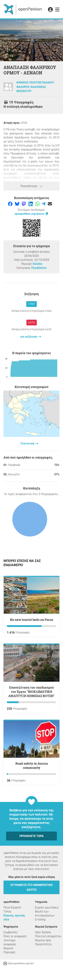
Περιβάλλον (39, 267)
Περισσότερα (29, 186)
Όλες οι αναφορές (15, 936)
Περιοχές (10, 952)
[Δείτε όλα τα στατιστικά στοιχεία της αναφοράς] (31, 436)
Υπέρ (31, 304)
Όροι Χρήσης (43, 932)
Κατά (31, 322)
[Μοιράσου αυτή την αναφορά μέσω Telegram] (43, 203)
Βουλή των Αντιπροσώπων (45, 913)
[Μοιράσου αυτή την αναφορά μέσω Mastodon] (24, 203)
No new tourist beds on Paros (31, 620)
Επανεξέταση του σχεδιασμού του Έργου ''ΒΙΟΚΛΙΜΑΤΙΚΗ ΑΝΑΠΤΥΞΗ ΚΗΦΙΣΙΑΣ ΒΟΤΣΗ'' (31, 691)
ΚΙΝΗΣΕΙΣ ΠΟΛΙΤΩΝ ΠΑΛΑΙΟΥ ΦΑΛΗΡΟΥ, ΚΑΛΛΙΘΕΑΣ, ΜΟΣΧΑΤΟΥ (35, 87)
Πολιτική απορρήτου (48, 936)
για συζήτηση (29, 336)
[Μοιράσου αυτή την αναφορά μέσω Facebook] (10, 203)
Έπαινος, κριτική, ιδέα (14, 917)
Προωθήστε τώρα (31, 836)
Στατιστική (27, 443)
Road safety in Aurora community (31, 765)
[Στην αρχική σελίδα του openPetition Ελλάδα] (23, 9)
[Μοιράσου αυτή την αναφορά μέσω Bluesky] (17, 203)
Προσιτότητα (43, 944)
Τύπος (8, 911)
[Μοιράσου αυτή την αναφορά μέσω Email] (49, 203)
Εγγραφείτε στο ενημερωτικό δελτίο (31, 887)
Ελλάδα (37, 263)
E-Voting (40, 919)
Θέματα (8, 948)
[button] (50, 9)
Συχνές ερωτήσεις (47, 907)
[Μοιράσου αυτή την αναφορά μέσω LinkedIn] (31, 203)
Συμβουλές (11, 932)
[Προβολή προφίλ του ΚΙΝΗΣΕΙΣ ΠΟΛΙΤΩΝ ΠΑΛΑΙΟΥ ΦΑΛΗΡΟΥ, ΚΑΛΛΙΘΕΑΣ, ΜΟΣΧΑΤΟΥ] (8, 88)
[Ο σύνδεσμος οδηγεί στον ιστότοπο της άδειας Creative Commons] (6, 963)
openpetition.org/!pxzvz (30, 213)
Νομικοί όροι (43, 940)
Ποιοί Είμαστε (12, 907)
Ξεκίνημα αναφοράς (10, 942)
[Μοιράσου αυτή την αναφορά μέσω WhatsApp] (37, 203)
